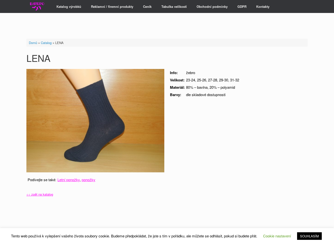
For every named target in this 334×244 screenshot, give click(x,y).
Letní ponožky (68, 179)
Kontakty (262, 6)
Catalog (46, 42)
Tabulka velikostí (174, 6)
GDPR (241, 6)
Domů (33, 42)
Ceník (147, 6)
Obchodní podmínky (212, 6)
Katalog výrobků (68, 6)
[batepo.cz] (37, 6)
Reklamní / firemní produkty (112, 6)
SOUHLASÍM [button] (309, 236)
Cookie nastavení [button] (277, 235)
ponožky (88, 179)
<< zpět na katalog (39, 194)
